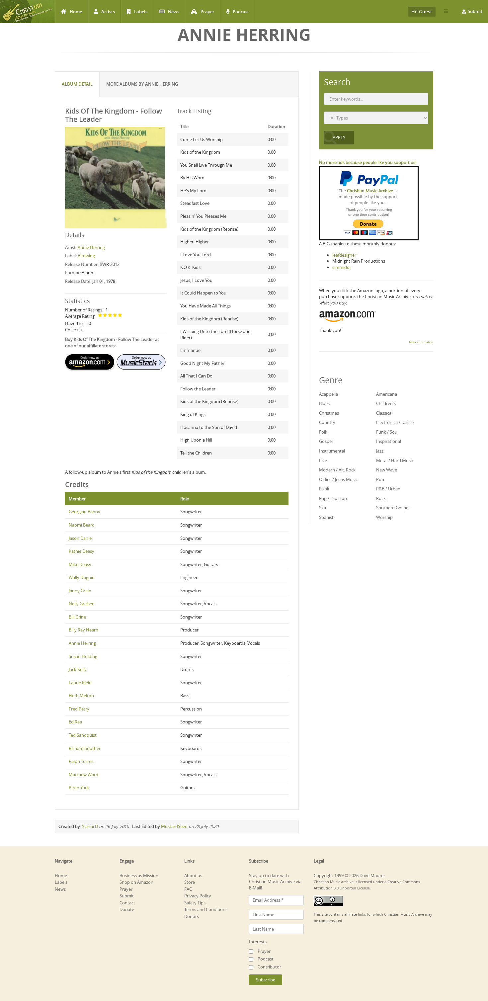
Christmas (329, 413)
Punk (324, 489)
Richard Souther (85, 748)
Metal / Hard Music (395, 460)
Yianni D (90, 826)
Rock (381, 498)
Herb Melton (81, 696)
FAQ (188, 889)
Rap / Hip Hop (333, 498)
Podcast (241, 12)
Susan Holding (83, 656)
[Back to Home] (27, 11)
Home (76, 12)
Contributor (269, 967)
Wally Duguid (82, 577)
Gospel (326, 441)
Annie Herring (91, 247)
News (173, 12)
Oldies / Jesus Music (338, 479)
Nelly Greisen (82, 604)
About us (193, 875)
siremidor (341, 267)
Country (327, 422)
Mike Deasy (80, 564)
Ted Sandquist (83, 735)
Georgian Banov (84, 512)
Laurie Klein (80, 683)
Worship (384, 517)
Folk (323, 432)
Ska (322, 508)
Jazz (379, 451)
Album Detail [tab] (77, 84)
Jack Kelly (78, 669)
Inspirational (388, 441)
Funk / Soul (387, 432)
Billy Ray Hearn (83, 630)
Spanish (327, 517)
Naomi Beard (82, 525)
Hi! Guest (421, 11)
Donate (127, 909)
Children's (386, 403)
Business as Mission (139, 875)
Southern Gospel (392, 508)
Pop (380, 479)
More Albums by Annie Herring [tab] (142, 84)
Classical (384, 413)
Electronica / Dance (395, 422)
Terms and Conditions (205, 909)
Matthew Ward (83, 775)
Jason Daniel (81, 538)
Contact (127, 903)
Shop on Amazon (136, 882)
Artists (108, 12)
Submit (475, 11)
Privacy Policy (197, 896)
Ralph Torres (81, 761)
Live (323, 460)
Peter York (79, 788)
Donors (191, 916)
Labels (140, 12)
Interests (258, 942)
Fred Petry (79, 709)
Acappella (328, 394)
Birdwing (86, 256)
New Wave (386, 470)
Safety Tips (194, 903)
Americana (386, 394)
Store (189, 882)
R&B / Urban (388, 489)
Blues (324, 403)
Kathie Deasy (81, 551)
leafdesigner (344, 255)
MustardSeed (174, 826)
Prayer (207, 12)
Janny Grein (80, 591)
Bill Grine (77, 617)
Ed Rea (75, 722)
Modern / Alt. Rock (337, 470)
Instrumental (332, 451)
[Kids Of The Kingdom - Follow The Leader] (116, 177)
